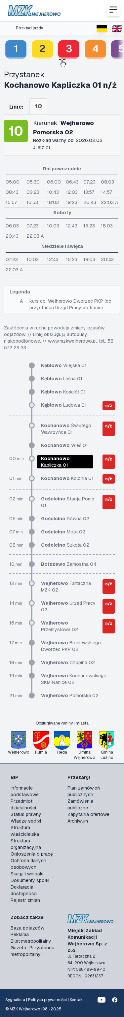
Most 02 (63, 532)
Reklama (20, 934)
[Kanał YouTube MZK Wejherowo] (101, 1000)
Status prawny (26, 814)
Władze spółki (26, 821)
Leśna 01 (61, 379)
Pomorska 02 (70, 695)
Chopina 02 (68, 662)
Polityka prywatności (47, 999)
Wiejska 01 (64, 365)
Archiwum (77, 821)
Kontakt (77, 999)
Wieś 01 (64, 445)
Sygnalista (15, 999)
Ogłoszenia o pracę (32, 854)
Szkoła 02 (65, 545)
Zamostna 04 (68, 564)
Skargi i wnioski (27, 874)
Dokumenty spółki (30, 880)
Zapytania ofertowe (88, 814)
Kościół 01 (63, 392)
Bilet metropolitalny (31, 941)
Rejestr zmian (25, 900)
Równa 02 (65, 519)
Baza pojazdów (27, 928)
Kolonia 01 (67, 478)
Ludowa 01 (64, 405)
